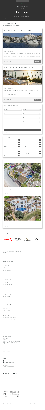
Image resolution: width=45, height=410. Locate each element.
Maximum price (6, 115)
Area (23, 107)
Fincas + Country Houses (6, 263)
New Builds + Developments (7, 270)
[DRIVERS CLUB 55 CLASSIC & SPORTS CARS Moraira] (8, 239)
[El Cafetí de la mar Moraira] (27, 239)
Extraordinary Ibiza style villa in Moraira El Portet (14, 222)
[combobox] (13, 110)
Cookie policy (28, 403)
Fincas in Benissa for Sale (6, 306)
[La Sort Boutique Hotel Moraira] (37, 239)
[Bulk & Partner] (22, 13)
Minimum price (25, 111)
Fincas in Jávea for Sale (6, 308)
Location (5, 107)
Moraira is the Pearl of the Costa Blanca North (17, 30)
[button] (22, 1)
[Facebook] (14, 373)
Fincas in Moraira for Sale (6, 310)
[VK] (16, 373)
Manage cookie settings (13, 403)
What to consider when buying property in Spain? (18, 67)
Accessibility (40, 403)
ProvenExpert (13, 346)
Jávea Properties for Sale (6, 296)
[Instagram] (6, 373)
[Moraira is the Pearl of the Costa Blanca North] (22, 40)
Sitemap (41, 405)
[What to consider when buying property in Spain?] (22, 77)
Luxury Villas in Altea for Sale (7, 279)
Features (6, 132)
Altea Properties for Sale (6, 293)
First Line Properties (6, 265)
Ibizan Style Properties (6, 268)
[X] (19, 373)
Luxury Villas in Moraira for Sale (7, 284)
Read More (37, 61)
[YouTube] (8, 373)
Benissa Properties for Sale (7, 294)
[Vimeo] (11, 373)
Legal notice (32, 403)
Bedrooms (24, 115)
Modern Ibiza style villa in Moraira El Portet (13, 189)
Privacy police (36, 403)
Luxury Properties (5, 267)
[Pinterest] (3, 373)
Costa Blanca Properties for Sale (7, 299)
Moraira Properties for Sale (7, 298)
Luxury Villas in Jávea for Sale (7, 282)
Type (4, 111)
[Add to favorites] (40, 164)
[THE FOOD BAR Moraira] (18, 239)
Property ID (5, 124)
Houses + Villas (5, 272)
